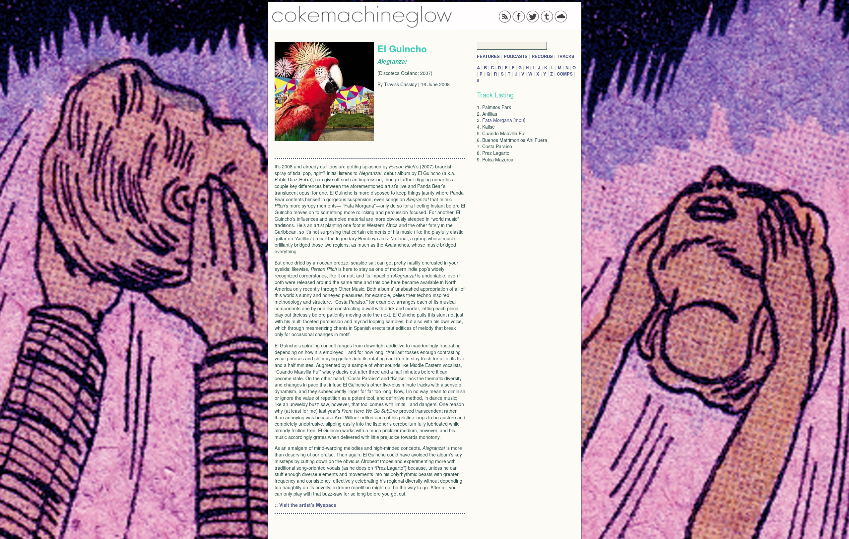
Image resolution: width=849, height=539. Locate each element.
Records (542, 56)
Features (488, 56)
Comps (565, 74)
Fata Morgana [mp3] (503, 120)
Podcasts (516, 56)
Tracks (565, 56)
